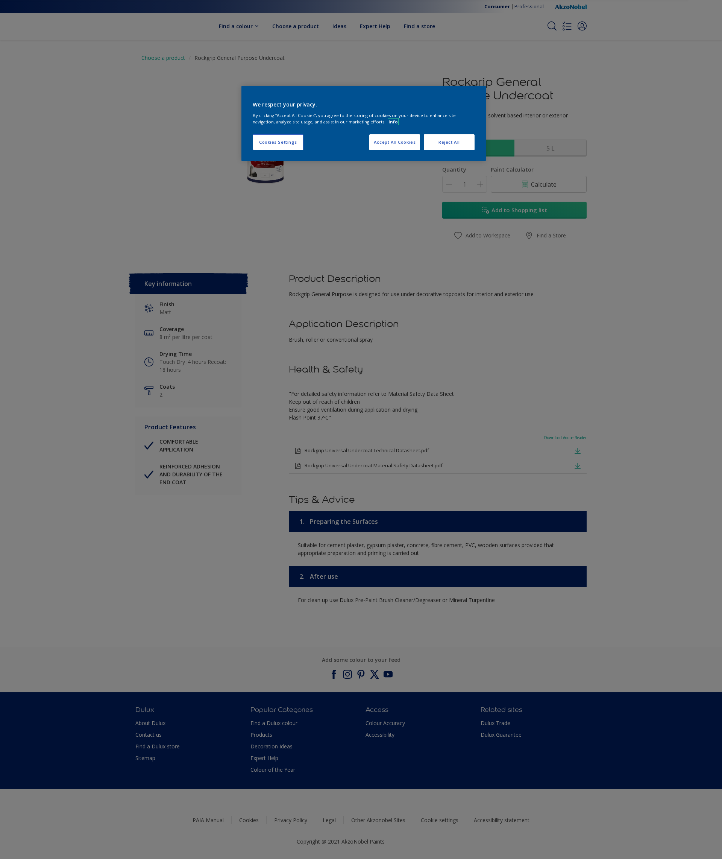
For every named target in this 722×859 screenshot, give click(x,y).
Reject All (449, 142)
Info (393, 122)
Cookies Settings (278, 142)
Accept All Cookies (395, 142)
